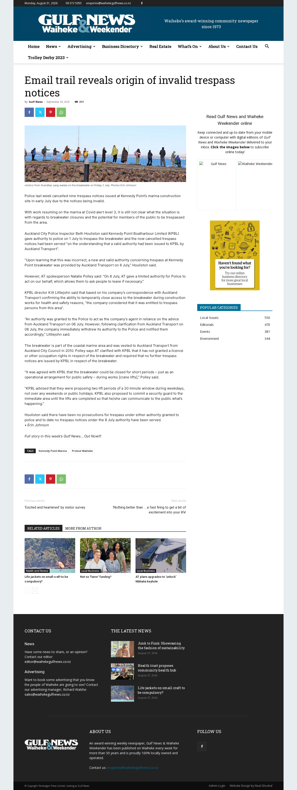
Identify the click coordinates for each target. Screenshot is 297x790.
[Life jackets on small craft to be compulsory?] (50, 555)
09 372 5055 (74, 3)
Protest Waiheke (82, 451)
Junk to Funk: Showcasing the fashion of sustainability (161, 645)
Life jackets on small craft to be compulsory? (161, 690)
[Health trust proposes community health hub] (122, 671)
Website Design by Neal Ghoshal (251, 786)
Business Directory (120, 46)
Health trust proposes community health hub (157, 667)
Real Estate (160, 46)
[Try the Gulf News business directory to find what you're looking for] (234, 255)
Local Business (90, 570)
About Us (217, 46)
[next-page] (35, 591)
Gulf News (36, 101)
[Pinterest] (50, 112)
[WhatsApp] (61, 112)
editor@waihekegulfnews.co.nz (48, 661)
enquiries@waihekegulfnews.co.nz (108, 3)
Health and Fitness (37, 570)
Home (33, 46)
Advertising (80, 46)
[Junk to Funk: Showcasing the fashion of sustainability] (122, 649)
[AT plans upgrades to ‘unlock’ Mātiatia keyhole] (161, 555)
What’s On (188, 46)
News (51, 46)
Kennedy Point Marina (53, 451)
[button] (266, 47)
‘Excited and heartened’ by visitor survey (55, 507)
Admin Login (217, 786)
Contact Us (247, 46)
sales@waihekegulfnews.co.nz (47, 694)
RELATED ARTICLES (43, 528)
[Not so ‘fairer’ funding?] (105, 555)
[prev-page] (27, 591)
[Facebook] (141, 3)
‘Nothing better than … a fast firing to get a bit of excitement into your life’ (149, 509)
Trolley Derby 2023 (46, 57)
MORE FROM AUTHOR (83, 528)
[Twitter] (40, 112)
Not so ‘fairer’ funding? (95, 576)
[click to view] (216, 184)
